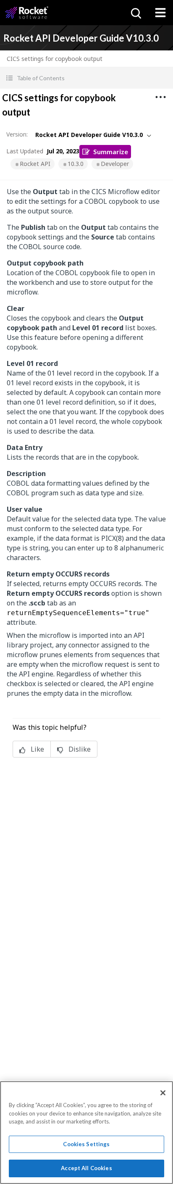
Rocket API (35, 164)
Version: (17, 134)
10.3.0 (76, 164)
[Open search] (135, 12)
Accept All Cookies (86, 1168)
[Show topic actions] (160, 97)
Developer (115, 164)
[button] (86, 78)
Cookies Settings (86, 1144)
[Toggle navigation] (160, 12)
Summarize (110, 151)
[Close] (163, 1093)
